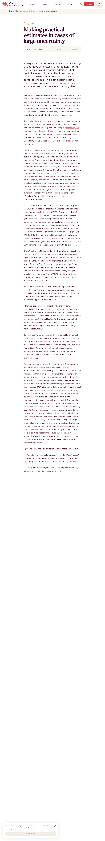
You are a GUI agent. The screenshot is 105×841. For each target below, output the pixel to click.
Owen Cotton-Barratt (35, 49)
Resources (57, 4)
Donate (33, 4)
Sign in (99, 4)
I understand (30, 834)
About (69, 4)
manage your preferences (26, 830)
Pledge (44, 4)
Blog (10, 11)
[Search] (80, 4)
